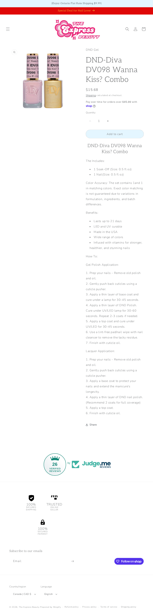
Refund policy (72, 606)
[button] (8, 29)
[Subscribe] (72, 561)
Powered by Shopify (50, 607)
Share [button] (93, 424)
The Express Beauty (29, 607)
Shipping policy (128, 606)
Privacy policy (89, 606)
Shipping (91, 95)
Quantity (91, 112)
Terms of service (108, 606)
